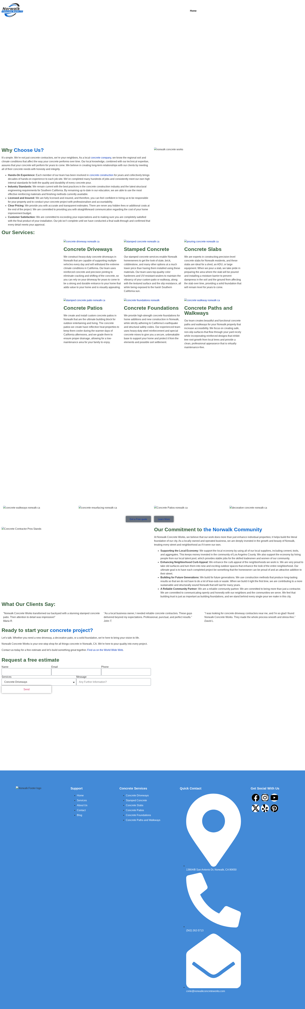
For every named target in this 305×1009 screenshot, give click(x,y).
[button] (211, 10)
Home (193, 10)
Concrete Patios (83, 308)
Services (210, 10)
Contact (249, 10)
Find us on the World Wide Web (105, 650)
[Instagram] (265, 798)
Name (5, 667)
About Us (230, 10)
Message (81, 677)
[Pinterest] (274, 808)
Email (54, 667)
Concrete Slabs (203, 249)
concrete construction (101, 175)
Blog (265, 10)
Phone (105, 667)
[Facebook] (256, 798)
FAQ (280, 10)
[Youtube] (274, 798)
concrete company (101, 157)
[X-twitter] (256, 808)
